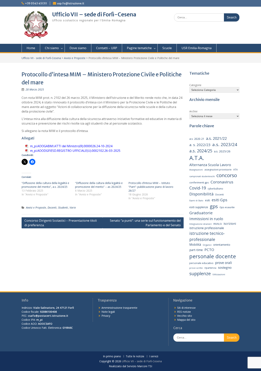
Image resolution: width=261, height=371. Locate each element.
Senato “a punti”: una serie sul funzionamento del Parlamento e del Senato (145, 222)
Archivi (193, 111)
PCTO (209, 249)
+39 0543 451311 (36, 3)
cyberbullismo (215, 188)
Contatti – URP (106, 48)
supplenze (200, 273)
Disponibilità (201, 194)
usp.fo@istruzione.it (70, 3)
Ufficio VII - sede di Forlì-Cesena (41, 58)
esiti (207, 200)
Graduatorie (201, 212)
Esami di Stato (196, 200)
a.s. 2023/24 (224, 144)
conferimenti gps (199, 182)
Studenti (63, 207)
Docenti (52, 207)
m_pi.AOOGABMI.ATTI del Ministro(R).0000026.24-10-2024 (71, 146)
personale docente (212, 256)
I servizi (153, 356)
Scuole (167, 48)
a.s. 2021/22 (216, 138)
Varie (73, 207)
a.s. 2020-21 (196, 139)
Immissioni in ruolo (206, 218)
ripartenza (210, 267)
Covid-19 (197, 188)
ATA (235, 169)
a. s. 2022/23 (200, 144)
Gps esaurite (227, 207)
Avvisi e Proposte (74, 58)
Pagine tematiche (139, 48)
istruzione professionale (206, 228)
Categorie (195, 85)
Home (31, 48)
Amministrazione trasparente (119, 307)
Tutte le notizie (135, 356)
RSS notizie (184, 311)
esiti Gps (219, 199)
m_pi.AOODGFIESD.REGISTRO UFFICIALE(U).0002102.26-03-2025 (75, 151)
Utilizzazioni (218, 274)
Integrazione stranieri (200, 223)
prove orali (223, 262)
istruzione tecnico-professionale (207, 236)
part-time (196, 250)
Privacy (105, 315)
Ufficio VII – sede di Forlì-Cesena (94, 14)
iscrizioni (230, 223)
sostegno (225, 267)
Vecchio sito (184, 315)
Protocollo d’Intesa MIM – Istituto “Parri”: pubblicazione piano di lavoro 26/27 (150, 186)
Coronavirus (222, 182)
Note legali (108, 311)
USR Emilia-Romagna (197, 48)
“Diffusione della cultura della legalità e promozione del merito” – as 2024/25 (99, 185)
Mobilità (195, 244)
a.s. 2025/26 (222, 151)
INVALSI (217, 223)
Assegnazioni (196, 169)
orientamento (221, 244)
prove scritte (196, 267)
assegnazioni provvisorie (218, 169)
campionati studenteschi (202, 176)
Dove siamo (78, 48)
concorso (226, 175)
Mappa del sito (186, 319)
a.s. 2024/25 (200, 151)
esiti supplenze (198, 207)
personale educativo (201, 263)
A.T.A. (196, 158)
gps (214, 206)
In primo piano (112, 356)
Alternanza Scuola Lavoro (210, 164)
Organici (207, 244)
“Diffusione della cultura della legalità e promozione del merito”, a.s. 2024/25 (45, 185)
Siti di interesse (186, 307)
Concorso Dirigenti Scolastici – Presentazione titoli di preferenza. (60, 222)
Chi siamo (52, 48)
